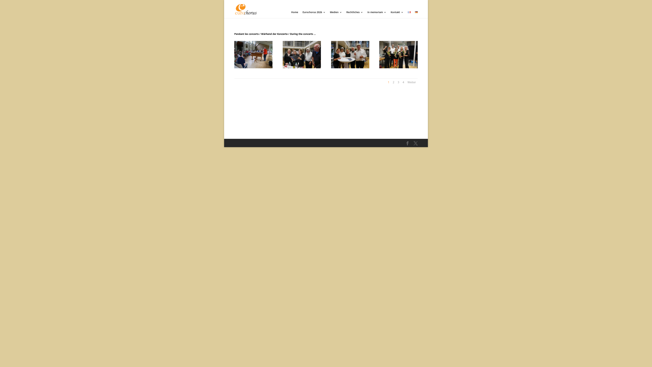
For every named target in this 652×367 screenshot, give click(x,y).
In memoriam (375, 12)
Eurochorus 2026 (312, 12)
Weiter (412, 82)
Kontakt (395, 12)
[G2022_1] (253, 67)
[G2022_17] (350, 67)
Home (294, 12)
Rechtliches (353, 12)
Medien (334, 12)
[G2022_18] (302, 67)
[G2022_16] (398, 67)
